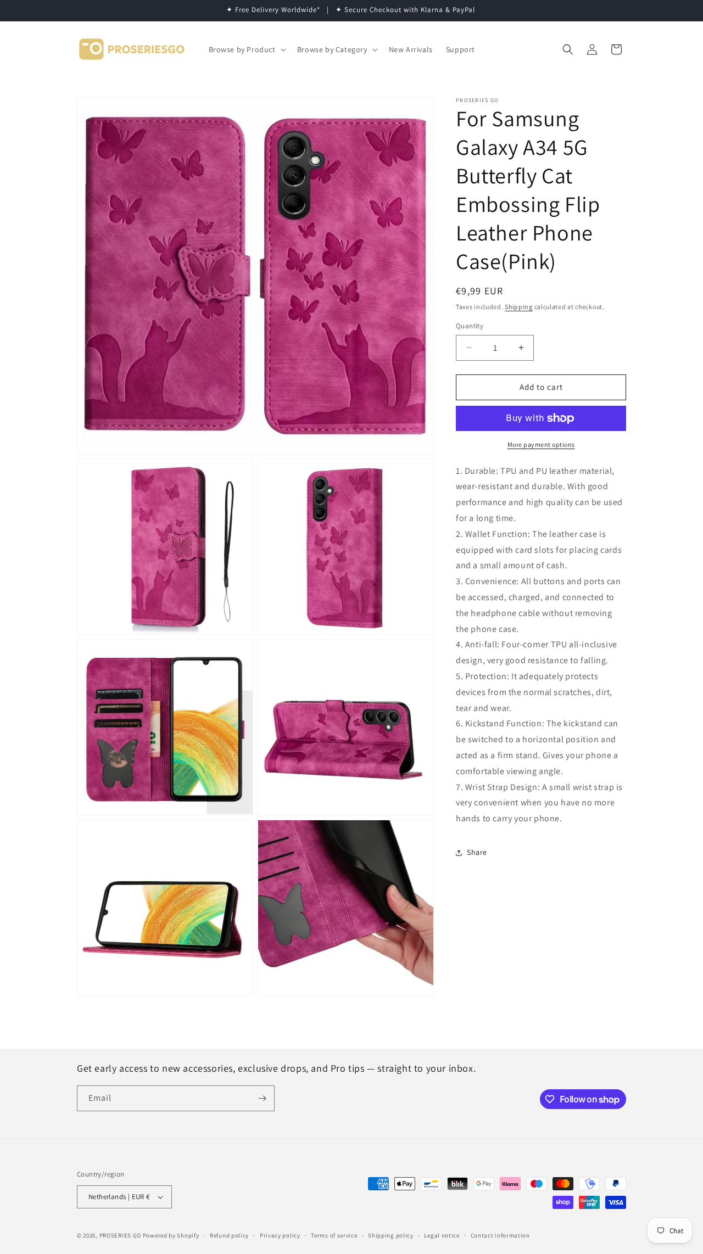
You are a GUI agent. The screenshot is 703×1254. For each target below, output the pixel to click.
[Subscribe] (262, 1098)
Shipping (519, 307)
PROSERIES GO (120, 1235)
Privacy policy (280, 1235)
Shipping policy (391, 1235)
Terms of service (334, 1235)
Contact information (500, 1235)
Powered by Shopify (171, 1235)
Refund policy (229, 1235)
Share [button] (477, 853)
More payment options (541, 444)
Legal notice (441, 1235)
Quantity (469, 326)
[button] (246, 49)
